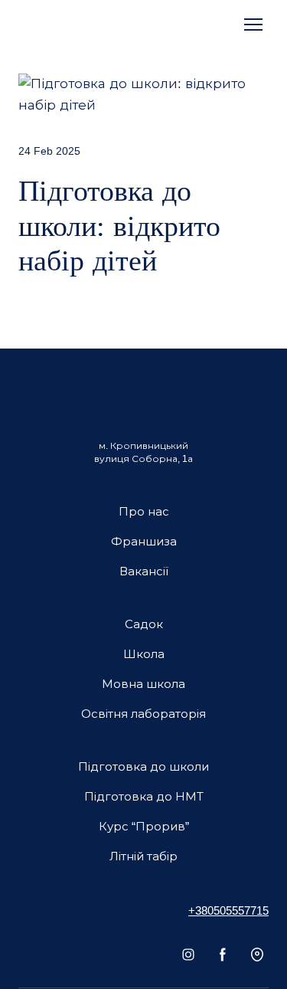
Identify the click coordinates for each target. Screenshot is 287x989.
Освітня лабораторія (143, 713)
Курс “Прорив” (144, 826)
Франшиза (144, 541)
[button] (188, 954)
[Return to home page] (53, 24)
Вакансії (143, 571)
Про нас (144, 511)
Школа (144, 653)
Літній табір (143, 856)
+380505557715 (228, 910)
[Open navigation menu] (253, 24)
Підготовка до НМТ (144, 796)
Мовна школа (143, 683)
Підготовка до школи (143, 766)
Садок (144, 623)
